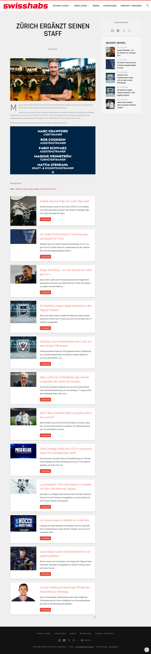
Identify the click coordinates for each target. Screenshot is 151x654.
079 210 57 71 (113, 647)
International (110, 5)
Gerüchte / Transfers (131, 5)
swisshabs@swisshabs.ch (84, 647)
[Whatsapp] (112, 30)
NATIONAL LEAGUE (44, 633)
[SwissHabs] (25, 6)
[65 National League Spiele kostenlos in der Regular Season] (110, 91)
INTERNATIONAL (85, 633)
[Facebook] (118, 30)
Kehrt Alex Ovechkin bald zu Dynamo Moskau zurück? (126, 105)
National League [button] (60, 5)
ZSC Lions (44, 189)
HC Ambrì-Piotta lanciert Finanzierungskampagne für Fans (126, 65)
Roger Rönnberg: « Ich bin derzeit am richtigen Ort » (126, 53)
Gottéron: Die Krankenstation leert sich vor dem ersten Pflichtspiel (125, 79)
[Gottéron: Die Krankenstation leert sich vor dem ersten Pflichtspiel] (110, 78)
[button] (147, 5)
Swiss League (34, 189)
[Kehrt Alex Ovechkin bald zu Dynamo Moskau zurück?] (110, 104)
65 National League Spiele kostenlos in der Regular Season (126, 92)
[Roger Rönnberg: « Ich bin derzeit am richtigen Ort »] (110, 52)
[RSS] (129, 30)
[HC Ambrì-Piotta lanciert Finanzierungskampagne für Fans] (110, 64)
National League (21, 189)
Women (96, 5)
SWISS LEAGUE (60, 633)
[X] (123, 30)
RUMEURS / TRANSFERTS (104, 633)
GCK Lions (52, 189)
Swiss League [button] (80, 5)
